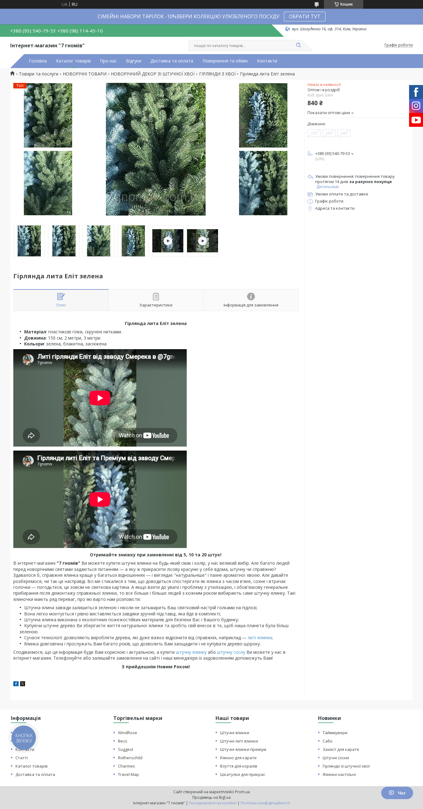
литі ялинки (260, 637)
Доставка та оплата (171, 61)
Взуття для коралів (238, 766)
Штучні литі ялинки (239, 741)
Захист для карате (341, 749)
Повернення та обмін (225, 61)
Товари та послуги (38, 74)
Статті (21, 757)
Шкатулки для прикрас (242, 774)
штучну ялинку (191, 652)
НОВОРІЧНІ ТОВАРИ (85, 74)
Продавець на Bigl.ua (211, 797)
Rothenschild (130, 757)
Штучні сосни (336, 757)
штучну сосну (231, 652)
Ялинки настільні (339, 774)
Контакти (267, 61)
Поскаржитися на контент (213, 803)
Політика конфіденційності (265, 803)
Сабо (328, 741)
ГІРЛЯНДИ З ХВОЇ (217, 74)
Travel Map (128, 774)
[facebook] (16, 684)
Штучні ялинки (234, 732)
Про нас (108, 61)
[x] (22, 684)
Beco (122, 741)
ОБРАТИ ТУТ (305, 16)
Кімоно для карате (238, 757)
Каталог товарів (73, 61)
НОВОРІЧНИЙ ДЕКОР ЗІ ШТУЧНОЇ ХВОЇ (152, 74)
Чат (402, 792)
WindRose (127, 732)
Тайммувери (335, 732)
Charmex (126, 766)
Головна (38, 61)
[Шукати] (298, 45)
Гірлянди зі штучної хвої (346, 766)
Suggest (125, 749)
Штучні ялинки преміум (243, 749)
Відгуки (133, 61)
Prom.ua (242, 791)
